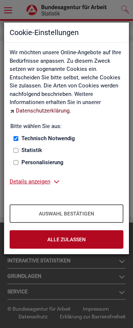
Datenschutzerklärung (42, 110)
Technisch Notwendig (48, 138)
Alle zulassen (66, 239)
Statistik (31, 150)
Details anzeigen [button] (30, 181)
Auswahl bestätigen (66, 214)
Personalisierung (42, 162)
